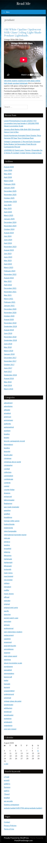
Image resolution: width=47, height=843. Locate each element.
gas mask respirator (11, 507)
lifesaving (7, 555)
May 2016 (8, 382)
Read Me (23, 4)
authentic (7, 424)
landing (7, 545)
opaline (23, 97)
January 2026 (9, 188)
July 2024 (7, 236)
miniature (7, 587)
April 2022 (8, 285)
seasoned (8, 642)
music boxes (9, 594)
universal (7, 698)
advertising (8, 406)
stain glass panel (10, 656)
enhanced (8, 496)
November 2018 (10, 337)
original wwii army (11, 608)
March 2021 (8, 299)
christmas (7, 458)
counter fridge (9, 490)
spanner (7, 653)
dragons (7, 493)
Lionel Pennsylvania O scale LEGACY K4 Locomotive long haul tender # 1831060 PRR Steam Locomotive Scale (21, 123)
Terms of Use (9, 829)
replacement (9, 635)
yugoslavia (8, 725)
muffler (6, 590)
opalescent (17, 97)
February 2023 (9, 271)
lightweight (8, 562)
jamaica (7, 542)
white (37, 97)
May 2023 (8, 260)
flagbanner (8, 503)
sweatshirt (8, 670)
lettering (7, 552)
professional (8, 628)
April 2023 (8, 264)
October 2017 (9, 365)
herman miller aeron (11, 521)
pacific (6, 611)
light (40, 96)
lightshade (24, 96)
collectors (7, 472)
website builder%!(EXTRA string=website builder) (23, 808)
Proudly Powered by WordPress (16, 838)
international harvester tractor (15, 535)
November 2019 (10, 323)
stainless (7, 660)
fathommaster (9, 500)
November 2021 (10, 292)
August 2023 (9, 250)
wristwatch (8, 722)
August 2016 (9, 378)
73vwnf (7, 794)
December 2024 (10, 222)
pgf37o (6, 791)
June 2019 (8, 333)
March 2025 (8, 215)
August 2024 (9, 233)
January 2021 (9, 306)
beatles (7, 434)
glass (37, 96)
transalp (7, 684)
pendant (28, 97)
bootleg (7, 448)
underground (9, 694)
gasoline (7, 510)
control (6, 486)
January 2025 (9, 219)
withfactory (8, 708)
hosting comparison (11, 805)
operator (7, 601)
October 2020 (9, 316)
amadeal (7, 413)
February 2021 (9, 302)
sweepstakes (9, 673)
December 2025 (10, 191)
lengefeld (7, 549)
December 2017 (10, 358)
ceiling (33, 96)
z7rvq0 (6, 777)
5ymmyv (7, 787)
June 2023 (8, 257)
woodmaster (8, 715)
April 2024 (8, 243)
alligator (7, 410)
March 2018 (8, 351)
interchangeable (10, 531)
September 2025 (10, 202)
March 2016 (8, 389)
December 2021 (10, 288)
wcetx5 (6, 780)
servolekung (8, 649)
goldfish (7, 514)
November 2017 (10, 361)
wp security (8, 801)
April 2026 (8, 177)
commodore (8, 476)
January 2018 (9, 354)
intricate (7, 538)
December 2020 (10, 309)
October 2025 (9, 198)
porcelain (7, 621)
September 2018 (10, 340)
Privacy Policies (10, 826)
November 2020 (10, 313)
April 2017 (8, 371)
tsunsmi (7, 687)
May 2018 (8, 347)
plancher (7, 614)
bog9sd (7, 798)
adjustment (8, 403)
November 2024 (10, 226)
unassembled (9, 691)
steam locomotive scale (13, 663)
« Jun (6, 764)
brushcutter (8, 455)
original (7, 604)
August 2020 (9, 319)
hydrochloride (9, 524)
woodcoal (7, 712)
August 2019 (9, 330)
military (7, 583)
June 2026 (8, 170)
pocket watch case (11, 618)
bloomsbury (8, 444)
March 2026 (8, 181)
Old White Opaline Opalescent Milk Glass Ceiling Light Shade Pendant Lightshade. (22, 32)
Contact (7, 822)
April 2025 (8, 212)
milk (12, 97)
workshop (7, 719)
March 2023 (8, 267)
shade (34, 97)
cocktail (7, 469)
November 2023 (10, 247)
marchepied (8, 576)
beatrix (6, 438)
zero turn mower (10, 729)
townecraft (8, 677)
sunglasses (8, 666)
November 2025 (10, 195)
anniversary (8, 420)
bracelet (7, 451)
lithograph (8, 566)
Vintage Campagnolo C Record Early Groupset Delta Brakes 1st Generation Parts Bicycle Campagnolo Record (22, 144)
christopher (8, 465)
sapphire (7, 639)
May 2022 (8, 281)
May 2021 (8, 295)
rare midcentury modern (13, 632)
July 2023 (7, 254)
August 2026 (9, 167)
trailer (6, 680)
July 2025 (7, 205)
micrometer (8, 580)
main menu (8, 573)
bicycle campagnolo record (14, 441)
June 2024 (8, 240)
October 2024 (9, 229)
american (7, 417)
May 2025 (8, 208)
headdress (8, 517)
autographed (9, 427)
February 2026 (9, 184)
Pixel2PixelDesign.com (23, 840)
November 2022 (10, 274)
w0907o (7, 784)
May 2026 (8, 174)
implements (8, 528)
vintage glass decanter (12, 701)
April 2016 (8, 385)
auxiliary (7, 431)
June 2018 (8, 344)
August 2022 (9, 278)
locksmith (7, 569)
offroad (6, 597)
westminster (8, 705)
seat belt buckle (10, 646)
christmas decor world (12, 462)
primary (7, 625)
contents (7, 483)
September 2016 (10, 375)
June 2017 (8, 368)
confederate (8, 479)
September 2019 (10, 326)
